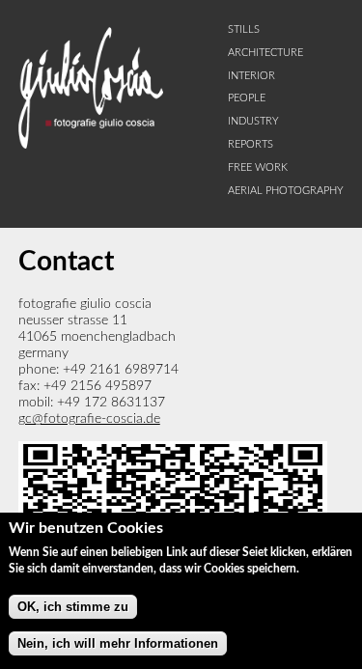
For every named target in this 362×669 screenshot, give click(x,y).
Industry (253, 121)
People (246, 98)
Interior (251, 76)
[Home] (90, 145)
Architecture (265, 53)
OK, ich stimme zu (72, 606)
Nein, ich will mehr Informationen (117, 643)
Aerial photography (286, 191)
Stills (244, 30)
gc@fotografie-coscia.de (89, 419)
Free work (258, 168)
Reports (250, 145)
